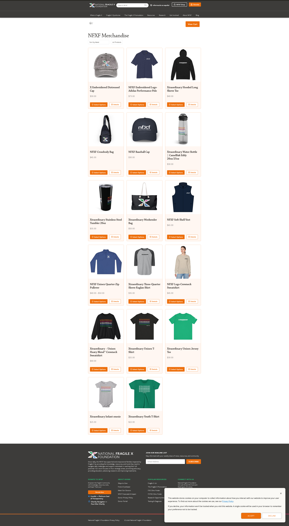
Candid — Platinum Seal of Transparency (100, 497)
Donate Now (99, 492)
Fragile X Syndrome (113, 15)
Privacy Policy (227, 501)
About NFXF (187, 15)
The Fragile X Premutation (133, 15)
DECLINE (272, 516)
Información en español (161, 5)
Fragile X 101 (152, 483)
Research (162, 15)
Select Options (100, 104)
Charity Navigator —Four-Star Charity (99, 503)
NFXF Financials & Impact (127, 494)
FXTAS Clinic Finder (155, 494)
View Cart (192, 24)
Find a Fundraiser (124, 486)
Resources (151, 15)
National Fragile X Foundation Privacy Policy (103, 520)
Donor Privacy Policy (125, 497)
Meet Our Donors (124, 490)
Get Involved (174, 15)
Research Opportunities (156, 497)
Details (116, 104)
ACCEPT (251, 516)
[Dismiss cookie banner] (281, 493)
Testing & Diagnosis (155, 501)
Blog (197, 15)
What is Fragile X (96, 15)
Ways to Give (122, 483)
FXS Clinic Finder (154, 490)
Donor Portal (122, 501)
